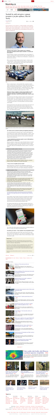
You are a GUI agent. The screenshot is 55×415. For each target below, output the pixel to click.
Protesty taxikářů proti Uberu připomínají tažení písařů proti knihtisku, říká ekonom (24, 272)
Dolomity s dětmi (37, 403)
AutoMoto (11, 7)
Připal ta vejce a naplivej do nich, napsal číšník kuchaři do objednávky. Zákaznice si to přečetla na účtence (24, 318)
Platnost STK (44, 403)
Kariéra (17, 412)
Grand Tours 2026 (15, 403)
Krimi (15, 291)
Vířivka (44, 407)
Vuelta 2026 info (15, 397)
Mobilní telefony (15, 409)
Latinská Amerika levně (38, 402)
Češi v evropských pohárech (39, 406)
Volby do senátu (8, 402)
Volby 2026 (7, 397)
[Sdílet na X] (33, 255)
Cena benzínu (33, 406)
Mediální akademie (23, 412)
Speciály (31, 7)
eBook (28, 21)
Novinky (7, 20)
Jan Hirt (14, 399)
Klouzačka (29, 407)
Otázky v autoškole (45, 402)
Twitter (12, 412)
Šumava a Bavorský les (38, 399)
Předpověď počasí (22, 406)
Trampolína (22, 407)
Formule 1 (21, 402)
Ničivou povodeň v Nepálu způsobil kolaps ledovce (24, 296)
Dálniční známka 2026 (45, 398)
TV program (37, 7)
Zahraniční (16, 298)
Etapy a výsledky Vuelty (16, 398)
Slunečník (26, 407)
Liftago (7, 259)
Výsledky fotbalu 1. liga (23, 398)
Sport (27, 7)
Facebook (8, 412)
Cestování (16, 7)
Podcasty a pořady (23, 7)
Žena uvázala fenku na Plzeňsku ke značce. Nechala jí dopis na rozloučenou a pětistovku (42, 372)
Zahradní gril (41, 407)
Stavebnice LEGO (19, 409)
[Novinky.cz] (11, 4)
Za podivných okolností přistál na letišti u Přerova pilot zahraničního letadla (24, 290)
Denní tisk (40, 7)
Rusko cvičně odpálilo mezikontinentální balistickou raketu (27, 372)
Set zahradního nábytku (35, 407)
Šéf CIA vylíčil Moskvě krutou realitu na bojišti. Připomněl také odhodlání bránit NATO (23, 340)
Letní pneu (29, 409)
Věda (13, 7)
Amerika (16, 341)
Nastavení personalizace (44, 412)
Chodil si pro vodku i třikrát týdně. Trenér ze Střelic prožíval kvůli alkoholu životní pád (12, 372)
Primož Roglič (15, 402)
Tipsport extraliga (22, 399)
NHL (21, 403)
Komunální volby (8, 403)
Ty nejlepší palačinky (30, 397)
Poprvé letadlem (37, 398)
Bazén (14, 407)
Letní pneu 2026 (44, 397)
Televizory (37, 409)
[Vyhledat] (32, 1)
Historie (19, 7)
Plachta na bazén (18, 407)
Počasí (34, 7)
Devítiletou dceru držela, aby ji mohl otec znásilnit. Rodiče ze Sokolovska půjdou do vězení (24, 304)
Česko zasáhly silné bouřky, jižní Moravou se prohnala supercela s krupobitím (35, 352)
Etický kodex (28, 412)
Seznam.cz (52, 1)
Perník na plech (30, 403)
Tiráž (19, 412)
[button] (20, 40)
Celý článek (32, 357)
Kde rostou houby (27, 406)
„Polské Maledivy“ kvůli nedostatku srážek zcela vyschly (23, 311)
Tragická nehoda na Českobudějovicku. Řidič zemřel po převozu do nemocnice (24, 333)
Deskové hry (33, 409)
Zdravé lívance (30, 399)
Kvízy (29, 7)
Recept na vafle (30, 402)
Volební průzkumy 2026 (9, 398)
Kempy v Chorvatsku (38, 397)
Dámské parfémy (25, 409)
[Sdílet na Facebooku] (32, 255)
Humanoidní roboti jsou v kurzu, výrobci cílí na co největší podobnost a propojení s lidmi (24, 326)
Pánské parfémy (46, 409)
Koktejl (15, 320)
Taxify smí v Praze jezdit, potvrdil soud (22, 264)
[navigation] (1, 1)
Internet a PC (7, 7)
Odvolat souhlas (38, 412)
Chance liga (22, 397)
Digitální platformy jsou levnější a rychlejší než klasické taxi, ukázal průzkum (23, 279)
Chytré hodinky (41, 409)
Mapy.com (17, 406)
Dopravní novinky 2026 (45, 399)
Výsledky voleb (8, 399)
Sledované (43, 7)
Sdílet (31, 21)
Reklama (14, 412)
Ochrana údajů (33, 412)
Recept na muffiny (30, 398)
